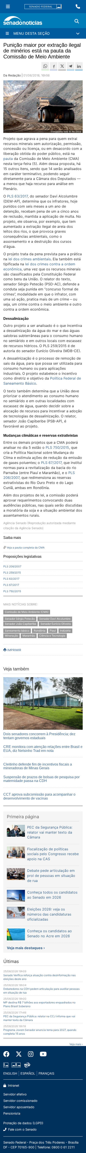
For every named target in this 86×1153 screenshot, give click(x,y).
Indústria (65, 630)
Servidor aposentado (18, 1107)
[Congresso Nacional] (16, 1064)
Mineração (11, 635)
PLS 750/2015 (57, 447)
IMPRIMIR (13, 650)
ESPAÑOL (28, 1073)
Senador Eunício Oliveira (56, 623)
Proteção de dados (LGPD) (23, 1123)
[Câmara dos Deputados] (5, 1064)
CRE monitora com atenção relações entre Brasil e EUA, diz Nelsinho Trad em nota (42, 749)
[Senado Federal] (43, 6)
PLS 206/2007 (12, 566)
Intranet (13, 1085)
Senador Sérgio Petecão (20, 618)
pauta (8, 158)
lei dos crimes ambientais (29, 259)
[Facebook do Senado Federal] (8, 1054)
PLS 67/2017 (51, 462)
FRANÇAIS (46, 1073)
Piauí (53, 630)
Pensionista (11, 1113)
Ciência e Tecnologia (52, 635)
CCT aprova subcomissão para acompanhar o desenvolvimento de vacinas (39, 796)
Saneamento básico (17, 630)
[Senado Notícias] (22, 22)
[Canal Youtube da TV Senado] (42, 1054)
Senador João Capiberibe (20, 623)
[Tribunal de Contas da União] (27, 1064)
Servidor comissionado (20, 1100)
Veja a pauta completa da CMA (26, 547)
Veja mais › (76, 1044)
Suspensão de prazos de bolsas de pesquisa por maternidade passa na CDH (41, 779)
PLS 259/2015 (12, 572)
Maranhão (28, 635)
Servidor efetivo (15, 1094)
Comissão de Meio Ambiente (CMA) (27, 612)
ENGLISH (10, 1073)
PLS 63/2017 (17, 196)
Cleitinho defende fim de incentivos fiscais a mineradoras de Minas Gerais (37, 766)
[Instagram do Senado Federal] (31, 1054)
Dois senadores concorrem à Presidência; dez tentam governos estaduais (39, 736)
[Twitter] (19, 1054)
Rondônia (39, 630)
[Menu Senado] (8, 6)
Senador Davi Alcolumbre (55, 618)
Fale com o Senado (22, 1129)
